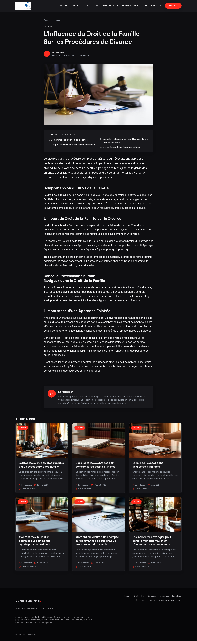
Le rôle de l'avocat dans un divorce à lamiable (147, 464)
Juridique (108, 5)
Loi (97, 5)
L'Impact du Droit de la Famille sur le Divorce (73, 144)
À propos (156, 5)
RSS (180, 600)
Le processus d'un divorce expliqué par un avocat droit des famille (41, 464)
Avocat (77, 5)
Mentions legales (166, 600)
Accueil (65, 5)
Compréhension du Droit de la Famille (69, 140)
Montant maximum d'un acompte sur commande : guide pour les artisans (34, 540)
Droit (88, 5)
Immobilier (140, 5)
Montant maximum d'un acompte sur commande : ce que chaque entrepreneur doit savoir (97, 540)
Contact (173, 6)
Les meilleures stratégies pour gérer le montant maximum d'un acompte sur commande (151, 540)
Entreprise (124, 5)
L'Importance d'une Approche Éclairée (121, 147)
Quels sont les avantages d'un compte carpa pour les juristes (95, 464)
